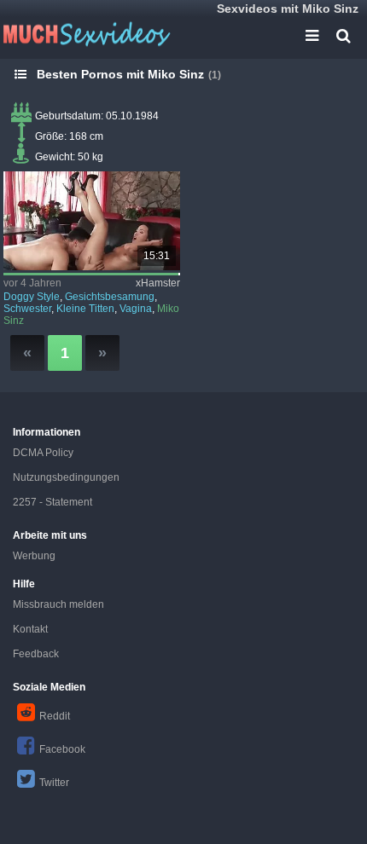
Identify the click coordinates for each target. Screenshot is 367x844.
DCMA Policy (43, 453)
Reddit (54, 716)
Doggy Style (31, 297)
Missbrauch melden (58, 604)
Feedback (36, 654)
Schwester (27, 309)
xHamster (158, 283)
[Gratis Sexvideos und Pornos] (85, 34)
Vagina (135, 309)
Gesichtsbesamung (109, 297)
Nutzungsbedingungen (66, 477)
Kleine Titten (85, 309)
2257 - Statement (52, 502)
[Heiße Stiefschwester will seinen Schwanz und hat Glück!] (91, 220)
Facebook (62, 749)
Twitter (54, 783)
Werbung (34, 556)
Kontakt (30, 629)
